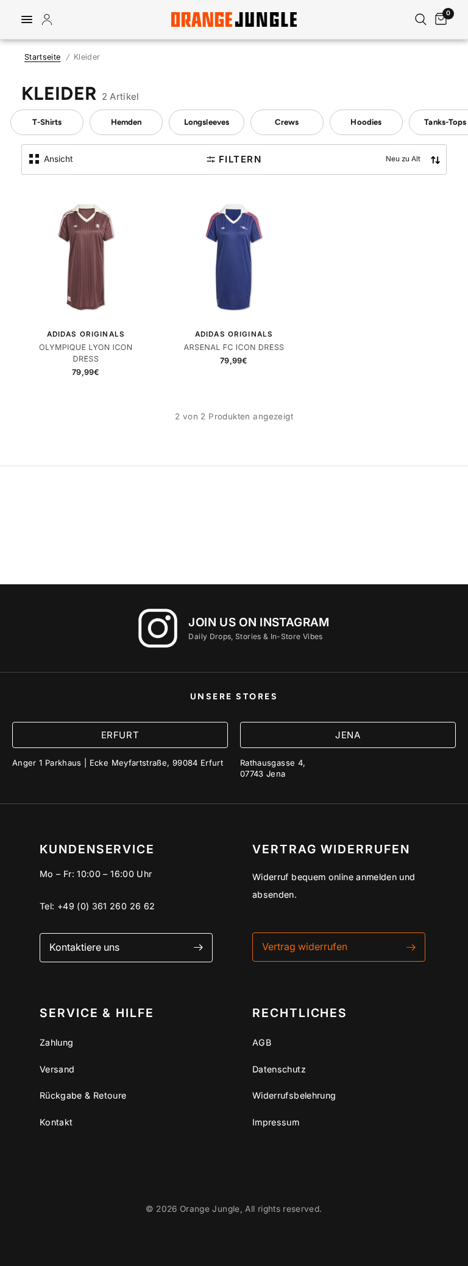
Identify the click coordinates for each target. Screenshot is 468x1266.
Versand (57, 1069)
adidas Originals (86, 334)
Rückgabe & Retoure (83, 1095)
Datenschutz (279, 1069)
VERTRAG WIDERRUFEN (331, 849)
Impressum (275, 1122)
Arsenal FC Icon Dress (233, 347)
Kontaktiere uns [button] (84, 947)
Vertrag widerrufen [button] (304, 946)
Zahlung (57, 1042)
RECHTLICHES (299, 1013)
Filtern (240, 159)
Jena (347, 735)
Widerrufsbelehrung (294, 1095)
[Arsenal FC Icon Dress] (234, 254)
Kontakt (56, 1122)
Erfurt (120, 735)
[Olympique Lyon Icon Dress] (86, 254)
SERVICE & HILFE (97, 1013)
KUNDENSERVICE (97, 849)
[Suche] (421, 19)
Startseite (42, 56)
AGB (261, 1042)
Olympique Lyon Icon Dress (86, 353)
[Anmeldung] (49, 19)
